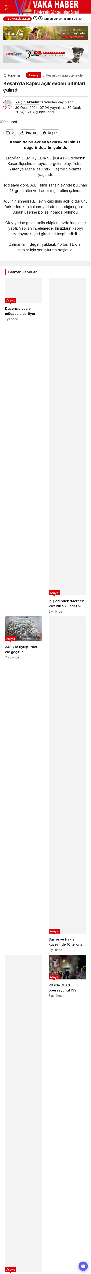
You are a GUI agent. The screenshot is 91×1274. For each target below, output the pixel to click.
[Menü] (7, 7)
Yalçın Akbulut (27, 102)
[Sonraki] (40, 18)
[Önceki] (35, 18)
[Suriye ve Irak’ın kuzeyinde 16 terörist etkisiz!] (67, 784)
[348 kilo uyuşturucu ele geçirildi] (23, 784)
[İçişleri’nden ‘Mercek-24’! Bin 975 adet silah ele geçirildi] (67, 445)
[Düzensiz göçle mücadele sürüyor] (23, 445)
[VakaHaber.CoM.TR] (47, 7)
